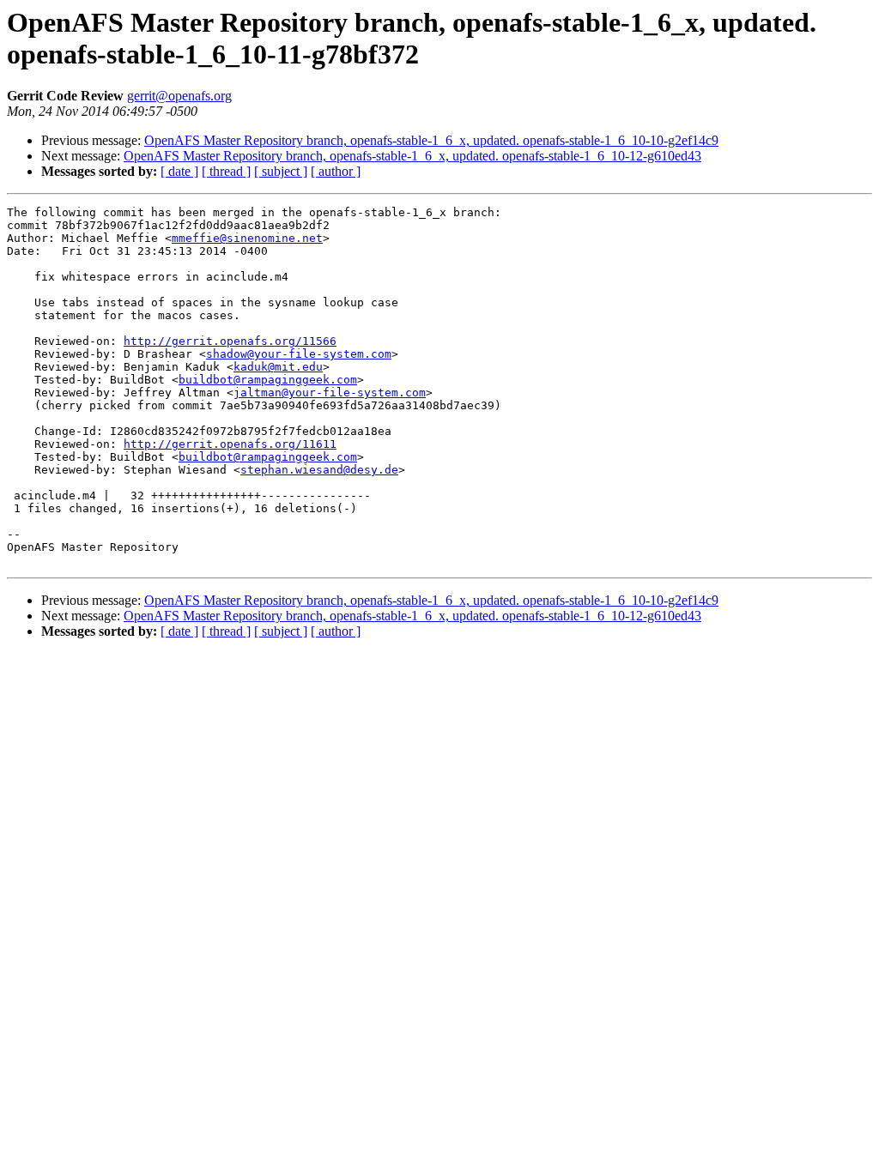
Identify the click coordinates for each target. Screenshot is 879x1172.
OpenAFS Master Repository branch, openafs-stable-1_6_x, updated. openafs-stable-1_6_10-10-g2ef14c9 (431, 140)
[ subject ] (280, 171)
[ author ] (336, 171)
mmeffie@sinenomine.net (247, 238)
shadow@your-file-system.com (298, 353)
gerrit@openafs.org (179, 95)
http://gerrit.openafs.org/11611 (230, 444)
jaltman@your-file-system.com (329, 392)
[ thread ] (226, 171)
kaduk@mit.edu (278, 366)
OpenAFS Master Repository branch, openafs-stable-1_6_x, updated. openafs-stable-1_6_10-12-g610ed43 (412, 155)
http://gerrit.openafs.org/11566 (230, 341)
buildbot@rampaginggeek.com (268, 379)
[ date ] (179, 171)
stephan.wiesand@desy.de (319, 469)
